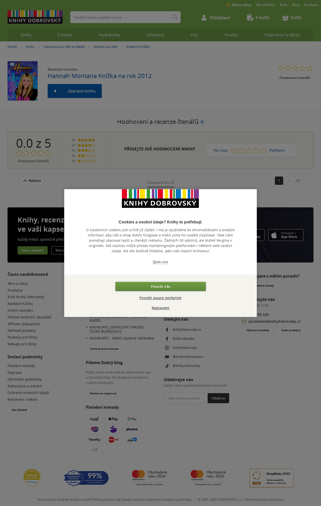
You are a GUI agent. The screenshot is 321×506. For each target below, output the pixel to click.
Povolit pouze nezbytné (160, 297)
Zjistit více (160, 262)
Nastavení (161, 307)
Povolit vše (160, 286)
